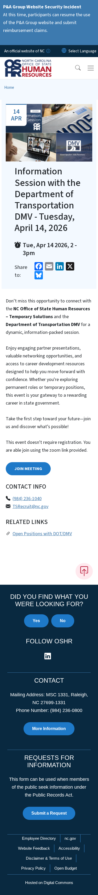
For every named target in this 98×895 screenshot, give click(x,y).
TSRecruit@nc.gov (30, 506)
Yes (36, 620)
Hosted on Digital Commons (49, 882)
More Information (49, 728)
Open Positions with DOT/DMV (42, 534)
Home (9, 87)
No (63, 620)
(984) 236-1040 (27, 498)
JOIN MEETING (28, 469)
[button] (74, 68)
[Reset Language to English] (64, 51)
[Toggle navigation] (90, 68)
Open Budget (65, 868)
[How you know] (47, 51)
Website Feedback (34, 848)
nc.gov (70, 838)
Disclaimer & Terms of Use (49, 858)
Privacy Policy (33, 868)
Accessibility (69, 848)
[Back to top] (84, 571)
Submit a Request (49, 813)
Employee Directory (39, 838)
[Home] (33, 63)
